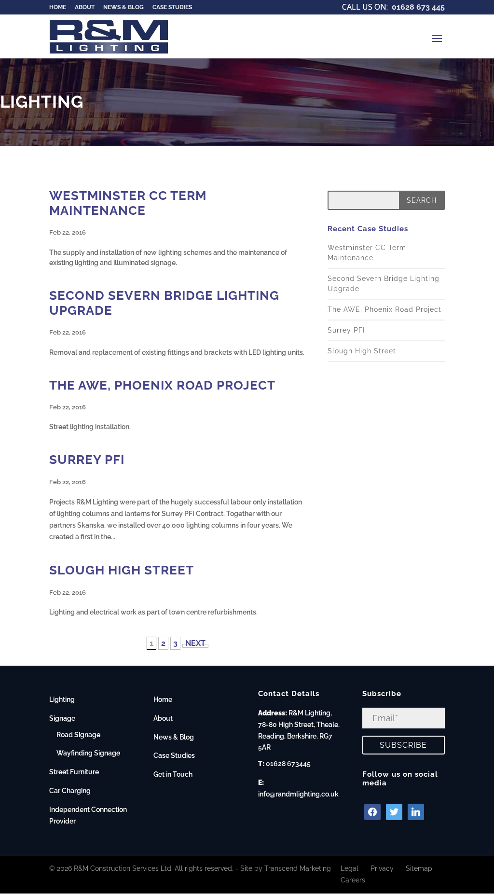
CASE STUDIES (172, 7)
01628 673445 (288, 764)
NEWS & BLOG (123, 7)
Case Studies (174, 755)
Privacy (382, 868)
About (163, 718)
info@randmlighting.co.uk (298, 794)
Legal (349, 868)
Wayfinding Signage (88, 753)
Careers (353, 880)
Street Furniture (74, 772)
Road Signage (78, 735)
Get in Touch (172, 774)
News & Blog (173, 737)
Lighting (62, 699)
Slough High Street (121, 570)
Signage (62, 718)
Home (162, 699)
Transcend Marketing (297, 868)
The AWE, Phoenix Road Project (162, 385)
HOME (57, 7)
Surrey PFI (86, 459)
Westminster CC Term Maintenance (127, 203)
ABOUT (85, 7)
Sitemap (419, 868)
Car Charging (70, 791)
